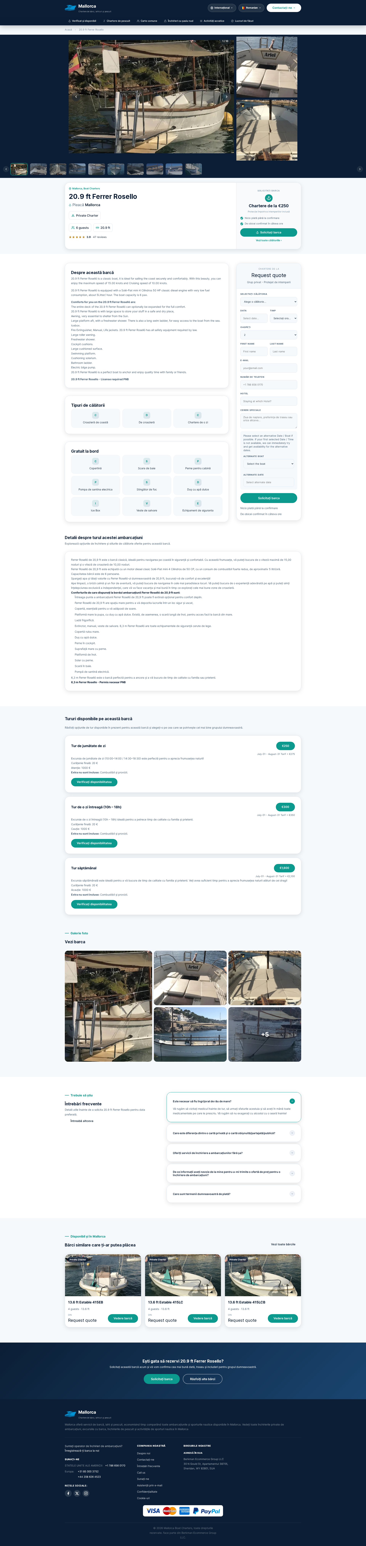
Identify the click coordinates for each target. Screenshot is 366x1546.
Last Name (277, 343)
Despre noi (143, 1453)
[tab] (19, 169)
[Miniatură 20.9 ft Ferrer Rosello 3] (266, 130)
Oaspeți (245, 327)
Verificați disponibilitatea (94, 782)
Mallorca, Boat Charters (86, 188)
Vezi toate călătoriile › (269, 240)
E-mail (244, 360)
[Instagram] (86, 1493)
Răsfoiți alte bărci (202, 1379)
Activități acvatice (214, 20)
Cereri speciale (250, 410)
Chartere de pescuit (118, 20)
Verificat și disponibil (84, 20)
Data (243, 310)
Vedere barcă (123, 1318)
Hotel (244, 393)
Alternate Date (253, 474)
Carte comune (149, 20)
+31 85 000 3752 (88, 1471)
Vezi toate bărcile (283, 1244)
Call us (141, 1472)
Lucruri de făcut (244, 20)
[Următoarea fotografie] (226, 96)
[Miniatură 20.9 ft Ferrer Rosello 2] (266, 67)
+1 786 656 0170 (115, 1465)
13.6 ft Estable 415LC (165, 1302)
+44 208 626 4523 (89, 1476)
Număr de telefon (252, 377)
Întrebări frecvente (148, 1466)
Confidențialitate (147, 1491)
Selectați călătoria (253, 294)
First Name (247, 343)
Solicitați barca (270, 232)
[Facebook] (68, 1493)
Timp (273, 310)
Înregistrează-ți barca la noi (82, 1450)
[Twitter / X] (77, 1493)
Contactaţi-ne (282, 8)
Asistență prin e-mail (149, 1485)
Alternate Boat (253, 456)
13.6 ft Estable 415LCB (246, 1302)
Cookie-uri (143, 1498)
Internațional (222, 7)
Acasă (68, 29)
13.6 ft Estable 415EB (85, 1302)
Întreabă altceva (82, 1121)
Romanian (252, 7)
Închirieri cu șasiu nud (180, 20)
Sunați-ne (143, 1478)
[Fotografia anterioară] (76, 96)
